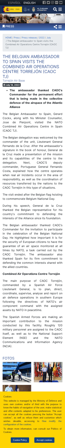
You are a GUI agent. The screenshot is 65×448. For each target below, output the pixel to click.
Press (17, 37)
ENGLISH (30, 3)
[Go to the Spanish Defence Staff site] (36, 9)
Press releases (29, 37)
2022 (42, 37)
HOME (8, 37)
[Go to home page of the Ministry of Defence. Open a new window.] (13, 9)
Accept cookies (44, 440)
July (49, 37)
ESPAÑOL (14, 3)
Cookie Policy (20, 440)
